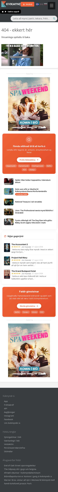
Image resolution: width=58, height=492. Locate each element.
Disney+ (32, 170)
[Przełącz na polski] (45, 4)
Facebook (8, 419)
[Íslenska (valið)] (37, 4)
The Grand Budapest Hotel (23, 271)
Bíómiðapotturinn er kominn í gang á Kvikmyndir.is (28, 476)
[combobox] (33, 18)
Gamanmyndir (24, 166)
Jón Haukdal (26, 247)
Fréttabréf (9, 405)
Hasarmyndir (11, 166)
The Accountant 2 (19, 244)
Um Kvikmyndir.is (12, 423)
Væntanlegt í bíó (12, 440)
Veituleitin (8, 444)
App (6, 401)
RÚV (24, 170)
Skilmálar (8, 451)
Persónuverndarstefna (14, 448)
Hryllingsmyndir (37, 166)
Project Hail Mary (19, 257)
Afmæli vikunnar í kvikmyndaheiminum (22, 472)
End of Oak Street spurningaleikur (20, 465)
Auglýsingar (9, 412)
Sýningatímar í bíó (12, 437)
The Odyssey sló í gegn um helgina (20, 469)
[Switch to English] (41, 4)
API (5, 408)
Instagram (9, 415)
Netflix (49, 166)
